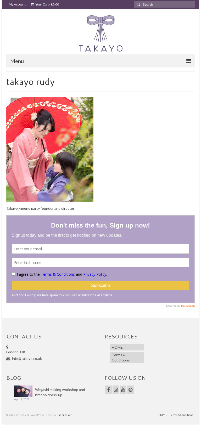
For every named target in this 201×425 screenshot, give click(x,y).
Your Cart (47, 4)
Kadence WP (64, 414)
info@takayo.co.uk (26, 358)
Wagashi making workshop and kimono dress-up (60, 392)
